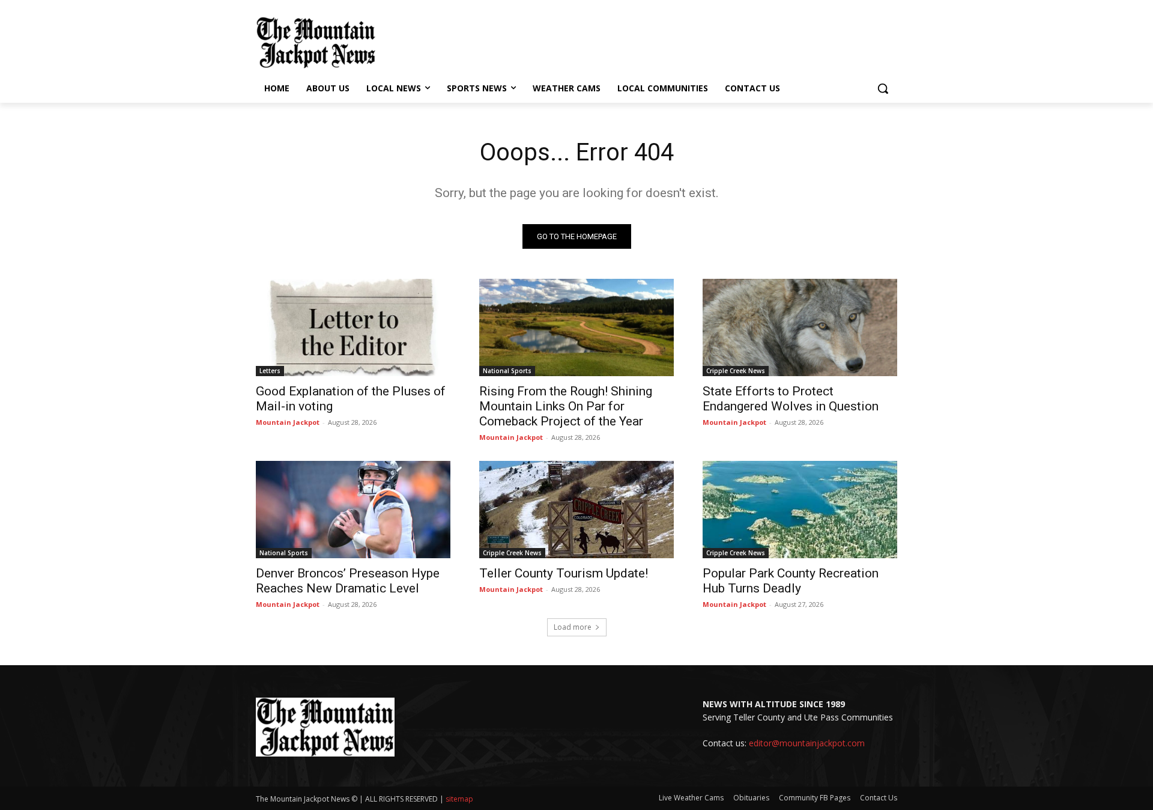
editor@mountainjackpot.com (807, 743)
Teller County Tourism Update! (563, 573)
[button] (882, 88)
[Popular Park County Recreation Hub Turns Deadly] (800, 509)
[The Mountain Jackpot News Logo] (316, 43)
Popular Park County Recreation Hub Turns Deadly (791, 580)
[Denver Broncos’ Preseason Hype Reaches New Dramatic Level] (353, 509)
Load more (573, 627)
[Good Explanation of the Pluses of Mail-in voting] (353, 327)
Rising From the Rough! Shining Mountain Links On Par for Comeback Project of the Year (565, 406)
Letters (269, 371)
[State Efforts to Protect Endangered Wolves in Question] (800, 327)
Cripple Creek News (735, 371)
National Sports (507, 371)
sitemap (459, 799)
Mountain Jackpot (287, 422)
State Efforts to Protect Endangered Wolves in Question (791, 398)
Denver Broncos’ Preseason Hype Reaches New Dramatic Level (348, 580)
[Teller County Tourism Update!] (576, 509)
